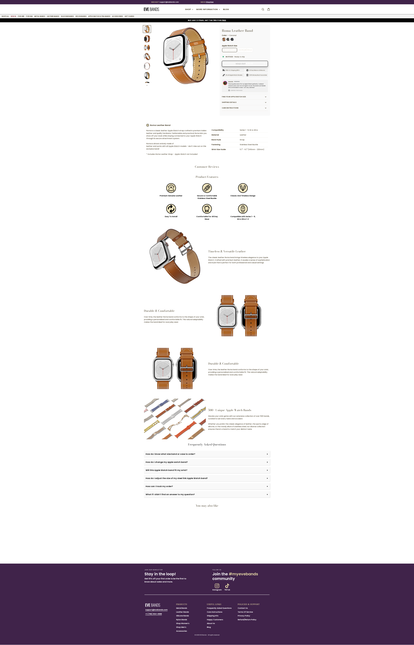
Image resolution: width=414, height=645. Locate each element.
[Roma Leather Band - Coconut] (145, 554)
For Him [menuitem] (29, 16)
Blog (226, 9)
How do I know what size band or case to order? (170, 454)
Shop (188, 9)
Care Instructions (230, 108)
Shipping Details (229, 102)
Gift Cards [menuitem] (129, 16)
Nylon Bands (181, 619)
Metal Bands (181, 608)
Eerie (228, 39)
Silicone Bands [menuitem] (67, 16)
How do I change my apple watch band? (167, 462)
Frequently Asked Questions (219, 608)
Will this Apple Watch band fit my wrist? (166, 470)
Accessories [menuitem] (117, 16)
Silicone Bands (182, 616)
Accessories (181, 631)
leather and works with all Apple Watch (163, 146)
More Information (207, 9)
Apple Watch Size (229, 45)
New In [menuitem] (13, 16)
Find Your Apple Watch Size (234, 97)
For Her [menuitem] (21, 16)
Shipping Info (212, 616)
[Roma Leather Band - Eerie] (150, 554)
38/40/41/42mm (229, 50)
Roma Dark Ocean (232, 39)
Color (229, 35)
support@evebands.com (169, 2)
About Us (211, 623)
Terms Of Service (245, 612)
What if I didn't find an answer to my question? (170, 494)
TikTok (227, 590)
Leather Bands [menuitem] (53, 16)
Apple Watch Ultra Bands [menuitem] (99, 16)
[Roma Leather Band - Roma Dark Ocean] (154, 554)
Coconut (224, 39)
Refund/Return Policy (247, 619)
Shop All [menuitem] (5, 16)
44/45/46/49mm (245, 50)
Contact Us (243, 608)
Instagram (217, 590)
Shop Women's (182, 623)
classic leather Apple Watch (167, 130)
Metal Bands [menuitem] (39, 16)
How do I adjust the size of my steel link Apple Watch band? (177, 478)
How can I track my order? (159, 486)
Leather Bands (182, 612)
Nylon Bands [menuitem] (81, 16)
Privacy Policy (244, 616)
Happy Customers (215, 619)
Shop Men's (181, 627)
